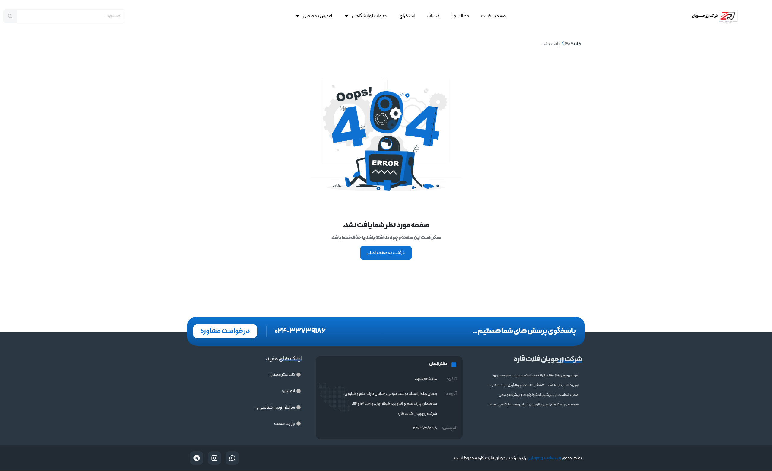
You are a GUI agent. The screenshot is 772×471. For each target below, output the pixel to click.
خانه (577, 44)
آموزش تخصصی (317, 16)
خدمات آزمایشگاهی (370, 16)
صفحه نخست (493, 16)
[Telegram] (196, 458)
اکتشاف (433, 16)
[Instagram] (214, 458)
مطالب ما (460, 16)
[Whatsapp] (232, 458)
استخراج (407, 16)
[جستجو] (10, 16)
